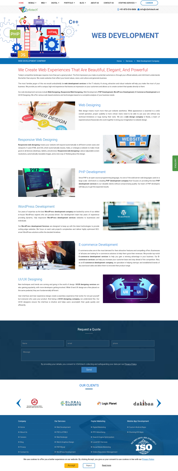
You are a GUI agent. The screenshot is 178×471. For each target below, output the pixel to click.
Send (89, 369)
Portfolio (68, 3)
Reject (89, 465)
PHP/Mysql (61, 447)
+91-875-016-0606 (128, 9)
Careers (23, 437)
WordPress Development (66, 452)
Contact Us (109, 3)
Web (43, 3)
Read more (106, 465)
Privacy (23, 447)
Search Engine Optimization (103, 437)
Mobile (31, 3)
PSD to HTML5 (62, 432)
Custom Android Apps (137, 427)
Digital (54, 3)
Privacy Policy (130, 364)
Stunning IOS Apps (136, 432)
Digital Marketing (99, 427)
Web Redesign (62, 437)
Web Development (64, 427)
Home (21, 3)
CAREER (149, 3)
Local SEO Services (100, 442)
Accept (71, 465)
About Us (95, 3)
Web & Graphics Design (65, 442)
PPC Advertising (99, 432)
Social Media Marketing (102, 447)
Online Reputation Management (105, 452)
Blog (82, 3)
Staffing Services (127, 3)
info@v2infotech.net (149, 9)
